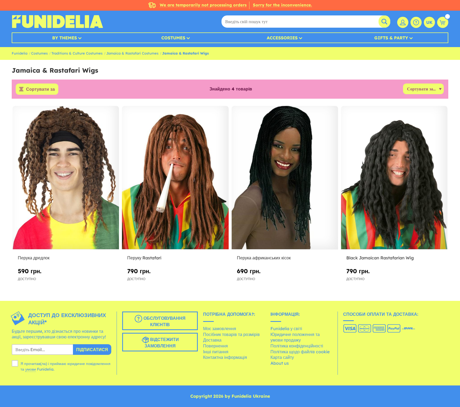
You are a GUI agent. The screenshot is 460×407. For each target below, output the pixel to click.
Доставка (212, 340)
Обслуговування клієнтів (164, 321)
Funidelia (19, 53)
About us (279, 363)
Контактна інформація (225, 357)
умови (30, 369)
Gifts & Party (391, 38)
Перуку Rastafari (144, 257)
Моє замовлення (219, 328)
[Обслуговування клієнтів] (416, 22)
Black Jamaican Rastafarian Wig (380, 257)
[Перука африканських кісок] (285, 178)
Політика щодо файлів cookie (300, 351)
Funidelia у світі (286, 328)
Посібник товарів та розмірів (231, 334)
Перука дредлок (34, 257)
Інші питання (215, 351)
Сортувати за (40, 89)
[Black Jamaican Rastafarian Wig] (394, 178)
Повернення (215, 345)
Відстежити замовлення (162, 342)
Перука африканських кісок (264, 257)
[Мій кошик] (442, 22)
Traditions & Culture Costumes (76, 53)
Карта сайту (282, 357)
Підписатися (92, 349)
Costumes (173, 38)
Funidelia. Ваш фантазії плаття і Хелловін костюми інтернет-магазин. (57, 21)
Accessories (282, 38)
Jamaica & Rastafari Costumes (132, 53)
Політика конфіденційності (296, 345)
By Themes (64, 38)
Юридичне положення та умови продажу (295, 337)
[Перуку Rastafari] (175, 178)
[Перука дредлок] (66, 178)
